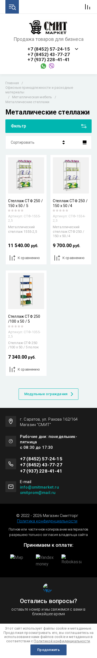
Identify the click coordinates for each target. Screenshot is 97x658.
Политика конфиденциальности (47, 521)
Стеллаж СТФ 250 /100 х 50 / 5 (24, 318)
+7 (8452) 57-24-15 (48, 49)
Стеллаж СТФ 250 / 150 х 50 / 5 (25, 203)
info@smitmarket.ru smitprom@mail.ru (39, 490)
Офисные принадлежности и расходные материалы (39, 90)
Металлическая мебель (32, 97)
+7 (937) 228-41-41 (48, 59)
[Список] (85, 142)
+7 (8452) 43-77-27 (48, 54)
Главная (12, 83)
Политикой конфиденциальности (62, 641)
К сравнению (29, 258)
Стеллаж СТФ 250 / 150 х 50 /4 (70, 203)
